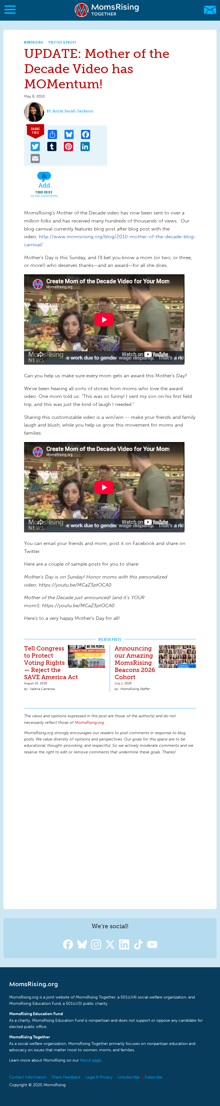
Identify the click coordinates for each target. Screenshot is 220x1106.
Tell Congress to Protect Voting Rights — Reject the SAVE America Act (51, 663)
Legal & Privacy (99, 1077)
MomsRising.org (107, 10)
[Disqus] (110, 831)
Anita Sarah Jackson (72, 111)
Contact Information (28, 1077)
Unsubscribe (128, 1077)
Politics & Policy (62, 42)
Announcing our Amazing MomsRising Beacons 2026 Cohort (135, 663)
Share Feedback (66, 1077)
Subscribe (153, 1077)
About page (90, 1060)
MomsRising (33, 42)
